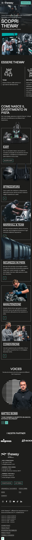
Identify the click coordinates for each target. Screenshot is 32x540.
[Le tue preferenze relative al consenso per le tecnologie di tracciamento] (2, 538)
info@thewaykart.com (8, 464)
